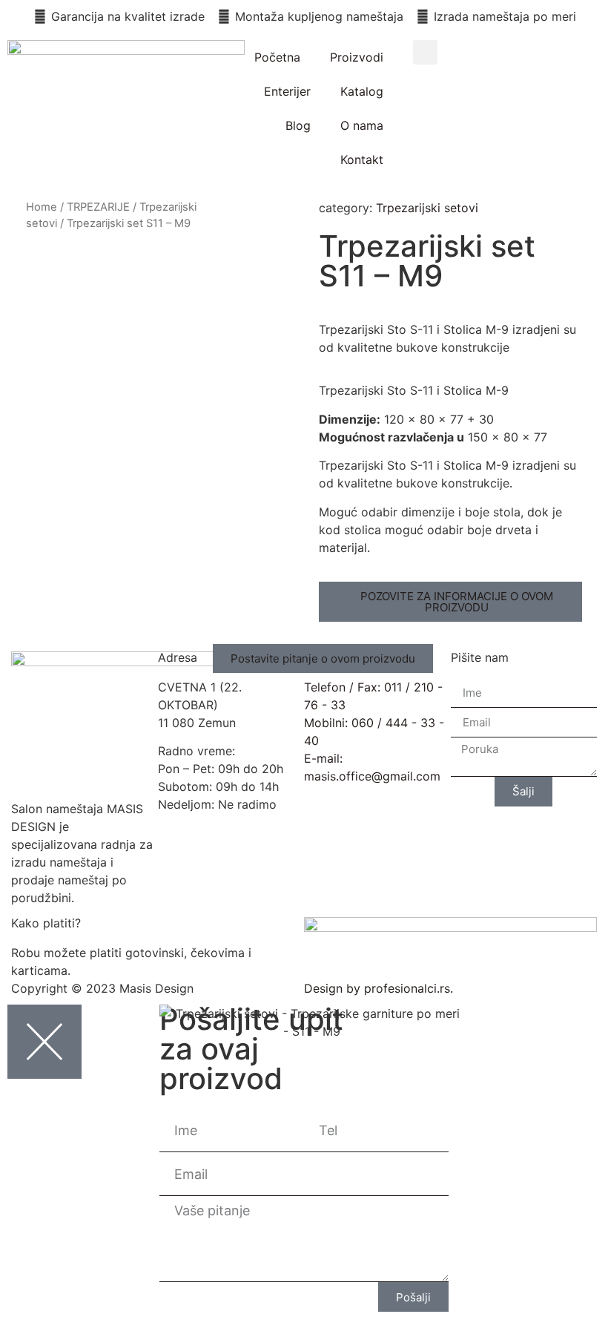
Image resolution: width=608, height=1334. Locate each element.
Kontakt (361, 159)
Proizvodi (356, 57)
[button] (425, 52)
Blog (298, 125)
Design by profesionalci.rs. (378, 988)
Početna (277, 57)
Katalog (361, 91)
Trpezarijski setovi (427, 207)
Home (41, 207)
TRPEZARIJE (98, 207)
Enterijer (287, 91)
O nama (361, 125)
